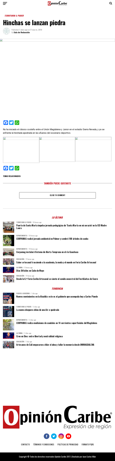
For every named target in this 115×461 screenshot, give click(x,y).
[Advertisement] (57, 372)
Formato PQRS (88, 444)
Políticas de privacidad (68, 444)
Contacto (25, 444)
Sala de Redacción (22, 32)
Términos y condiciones (43, 444)
